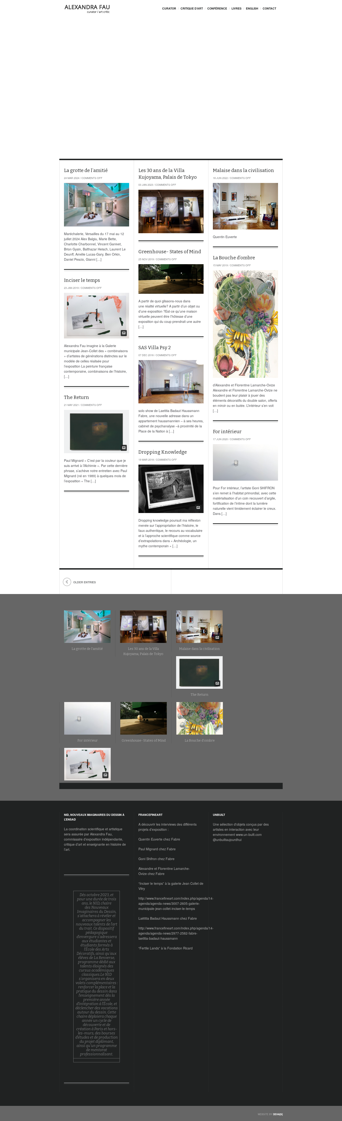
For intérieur (227, 431)
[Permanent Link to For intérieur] (245, 462)
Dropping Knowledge (162, 452)
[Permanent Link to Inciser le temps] (96, 315)
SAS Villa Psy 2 (154, 347)
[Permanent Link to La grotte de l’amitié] (96, 204)
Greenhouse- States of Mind (169, 251)
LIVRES (236, 8)
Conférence (217, 8)
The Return (76, 397)
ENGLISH (252, 8)
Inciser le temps (82, 280)
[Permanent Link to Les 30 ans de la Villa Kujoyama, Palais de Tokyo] (171, 211)
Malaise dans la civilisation (116, 65)
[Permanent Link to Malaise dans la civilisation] (245, 206)
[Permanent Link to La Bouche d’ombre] (245, 324)
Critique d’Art (192, 8)
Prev (69, 81)
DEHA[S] (278, 1114)
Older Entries (84, 582)
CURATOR (169, 8)
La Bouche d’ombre (234, 257)
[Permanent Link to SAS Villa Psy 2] (171, 382)
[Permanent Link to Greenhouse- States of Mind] (171, 279)
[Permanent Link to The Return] (96, 431)
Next (76, 81)
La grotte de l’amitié (86, 170)
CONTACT (269, 8)
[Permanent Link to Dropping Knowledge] (171, 489)
